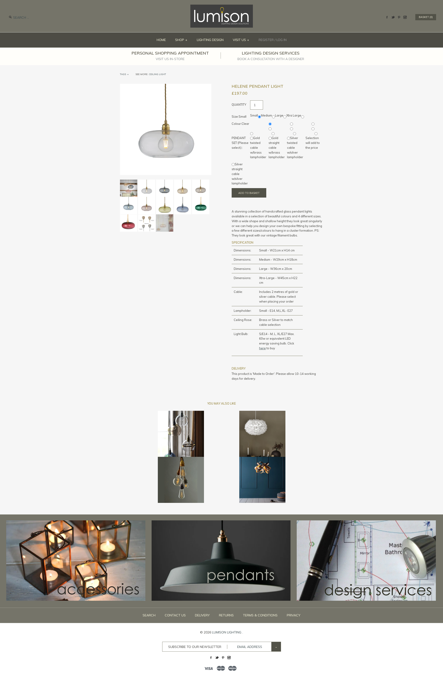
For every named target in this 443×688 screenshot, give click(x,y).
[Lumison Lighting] (221, 7)
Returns (226, 615)
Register (266, 40)
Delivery (202, 615)
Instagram (404, 17)
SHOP (181, 40)
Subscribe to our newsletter (194, 647)
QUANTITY (239, 104)
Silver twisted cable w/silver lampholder (295, 147)
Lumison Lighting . (227, 632)
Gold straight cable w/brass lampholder (277, 147)
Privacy (293, 615)
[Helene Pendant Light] (165, 86)
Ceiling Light (157, 74)
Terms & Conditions (260, 615)
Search (149, 615)
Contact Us (175, 615)
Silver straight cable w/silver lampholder (240, 173)
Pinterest (398, 17)
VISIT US (241, 40)
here (262, 348)
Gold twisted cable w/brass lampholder (258, 147)
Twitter (392, 17)
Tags (124, 74)
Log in (281, 40)
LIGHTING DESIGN (210, 40)
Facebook (386, 17)
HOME (161, 40)
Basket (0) (426, 17)
